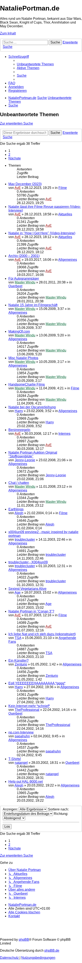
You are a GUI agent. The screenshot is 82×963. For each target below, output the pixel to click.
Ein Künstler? (18, 660)
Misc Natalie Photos (23, 358)
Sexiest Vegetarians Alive (27, 588)
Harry (19, 411)
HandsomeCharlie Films (26, 384)
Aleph (19, 513)
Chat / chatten (18, 483)
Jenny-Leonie (25, 460)
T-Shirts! (14, 759)
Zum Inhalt (8, 33)
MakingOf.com (19, 331)
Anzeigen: (11, 809)
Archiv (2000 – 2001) (24, 256)
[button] (14, 158)
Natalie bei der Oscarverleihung (32, 407)
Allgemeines (67, 259)
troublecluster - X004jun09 (28, 562)
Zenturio (21, 664)
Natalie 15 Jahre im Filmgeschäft (32, 305)
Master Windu (25, 282)
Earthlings (16, 509)
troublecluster (25, 539)
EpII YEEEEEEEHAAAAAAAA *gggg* (36, 683)
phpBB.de (51, 950)
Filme (62, 188)
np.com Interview (21, 732)
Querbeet (15, 286)
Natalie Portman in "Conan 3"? (31, 611)
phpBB (24, 939)
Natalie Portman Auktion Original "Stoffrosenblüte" (32, 454)
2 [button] (9, 154)
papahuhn (22, 736)
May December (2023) (25, 184)
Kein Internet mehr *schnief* (29, 706)
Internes (64, 433)
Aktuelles (65, 214)
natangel (21, 762)
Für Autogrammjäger (23, 278)
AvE (18, 188)
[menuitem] (35, 64)
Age (18, 592)
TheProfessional (27, 709)
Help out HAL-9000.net (25, 781)
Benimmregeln (19, 430)
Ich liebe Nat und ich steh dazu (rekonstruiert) (42, 634)
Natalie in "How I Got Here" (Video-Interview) (41, 233)
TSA (18, 638)
